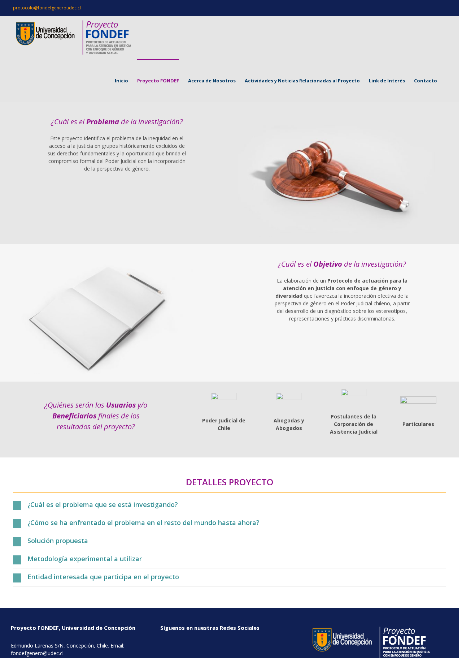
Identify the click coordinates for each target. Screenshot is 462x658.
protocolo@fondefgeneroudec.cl (47, 8)
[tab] (229, 505)
